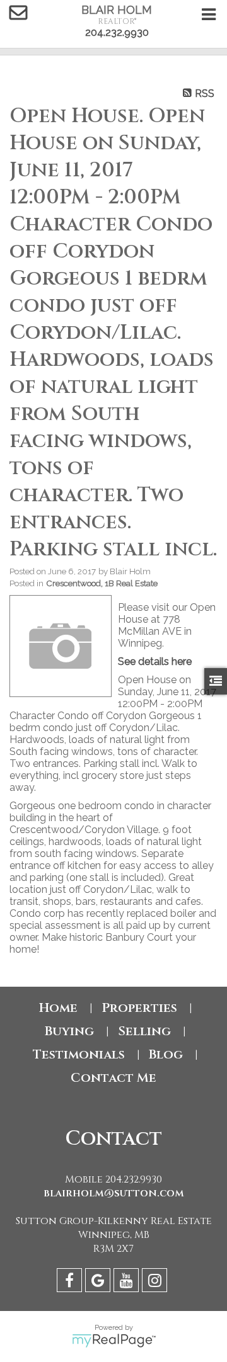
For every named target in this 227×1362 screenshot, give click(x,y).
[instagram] (156, 1282)
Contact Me (113, 1077)
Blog (166, 1054)
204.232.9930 (117, 32)
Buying (69, 1031)
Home (58, 1007)
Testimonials (79, 1054)
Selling (144, 1031)
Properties (139, 1007)
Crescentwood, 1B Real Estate (102, 583)
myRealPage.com (113, 1340)
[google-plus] (99, 1282)
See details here (155, 661)
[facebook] (71, 1282)
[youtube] (128, 1282)
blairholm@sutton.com (114, 1193)
